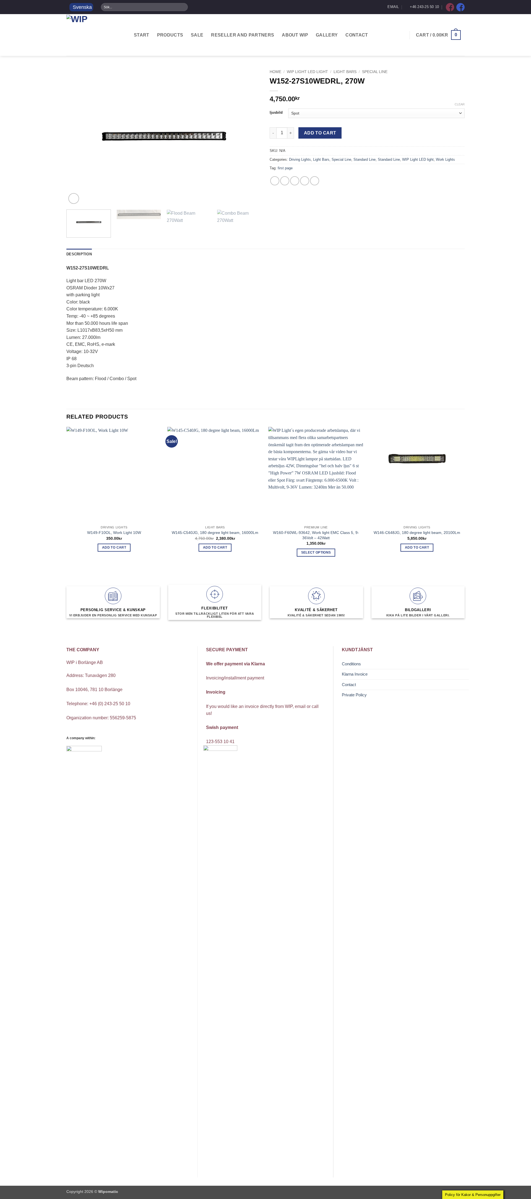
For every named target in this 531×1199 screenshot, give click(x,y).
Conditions (351, 663)
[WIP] (94, 35)
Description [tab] (79, 254)
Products (170, 35)
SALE (197, 35)
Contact (356, 35)
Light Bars (345, 72)
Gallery (327, 35)
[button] (438, 35)
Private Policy (354, 694)
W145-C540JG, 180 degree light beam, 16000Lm (215, 532)
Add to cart (320, 133)
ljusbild (276, 113)
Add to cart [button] (114, 547)
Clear (460, 104)
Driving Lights (300, 159)
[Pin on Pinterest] (304, 180)
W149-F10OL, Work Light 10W (114, 532)
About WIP (295, 35)
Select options (316, 552)
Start (141, 35)
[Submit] (183, 7)
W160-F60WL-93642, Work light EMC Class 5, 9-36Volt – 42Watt (316, 535)
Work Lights (445, 159)
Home (275, 72)
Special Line (374, 72)
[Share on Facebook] (274, 180)
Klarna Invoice (355, 674)
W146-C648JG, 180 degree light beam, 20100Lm (417, 532)
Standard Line (364, 159)
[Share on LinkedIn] (314, 180)
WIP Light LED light (307, 72)
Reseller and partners (242, 35)
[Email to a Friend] (294, 180)
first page (285, 168)
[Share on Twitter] (284, 180)
